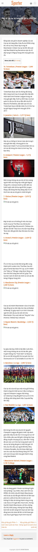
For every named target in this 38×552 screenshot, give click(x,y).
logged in (16, 539)
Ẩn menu (17, 60)
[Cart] (31, 3)
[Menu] (2, 3)
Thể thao (19, 16)
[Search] (34, 3)
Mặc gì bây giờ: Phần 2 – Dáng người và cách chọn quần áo (28, 524)
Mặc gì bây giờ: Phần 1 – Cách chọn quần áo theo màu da (9, 524)
